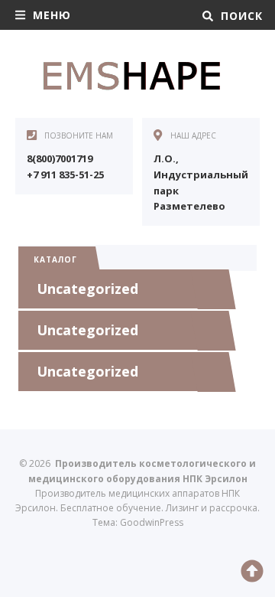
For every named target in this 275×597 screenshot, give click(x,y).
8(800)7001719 (59, 158)
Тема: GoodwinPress (137, 522)
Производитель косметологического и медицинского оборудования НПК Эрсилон (129, 75)
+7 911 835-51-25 (65, 174)
